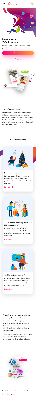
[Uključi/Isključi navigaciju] (4, 3)
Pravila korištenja (8, 391)
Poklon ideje (8, 239)
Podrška (26, 391)
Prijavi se (18, 59)
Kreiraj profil (18, 53)
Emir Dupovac (11, 394)
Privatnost (18, 391)
